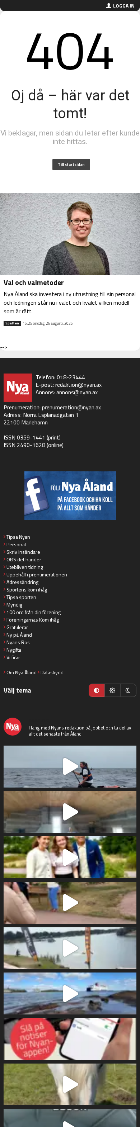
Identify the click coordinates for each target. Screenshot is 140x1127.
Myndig (14, 604)
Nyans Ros (18, 642)
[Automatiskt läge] (96, 690)
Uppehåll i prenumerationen (36, 574)
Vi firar (13, 657)
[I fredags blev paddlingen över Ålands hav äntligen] (70, 767)
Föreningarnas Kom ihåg (32, 619)
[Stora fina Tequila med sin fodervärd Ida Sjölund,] (70, 1084)
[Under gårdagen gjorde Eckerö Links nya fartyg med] (70, 993)
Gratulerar (17, 627)
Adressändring (22, 582)
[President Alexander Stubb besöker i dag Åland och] (70, 903)
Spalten (12, 323)
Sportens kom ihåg (26, 589)
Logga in (124, 5)
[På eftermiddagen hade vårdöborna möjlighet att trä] (70, 857)
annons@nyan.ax (77, 392)
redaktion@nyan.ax (78, 384)
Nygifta (13, 649)
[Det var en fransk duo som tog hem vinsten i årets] (70, 948)
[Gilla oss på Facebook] (70, 495)
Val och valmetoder (34, 282)
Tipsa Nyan (18, 537)
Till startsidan (71, 164)
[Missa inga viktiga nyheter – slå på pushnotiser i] (70, 1039)
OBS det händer (23, 559)
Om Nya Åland (21, 672)
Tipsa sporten (21, 597)
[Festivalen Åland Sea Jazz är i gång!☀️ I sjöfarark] (70, 812)
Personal (16, 544)
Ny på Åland (19, 634)
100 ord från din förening (33, 612)
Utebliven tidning (24, 567)
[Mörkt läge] (128, 690)
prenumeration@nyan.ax (71, 407)
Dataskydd (52, 672)
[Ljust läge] (112, 690)
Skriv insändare (23, 552)
